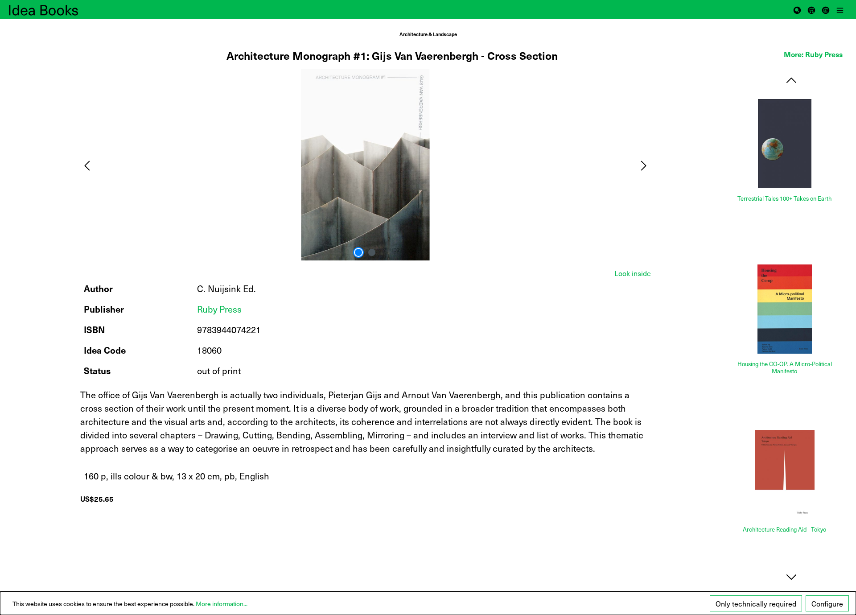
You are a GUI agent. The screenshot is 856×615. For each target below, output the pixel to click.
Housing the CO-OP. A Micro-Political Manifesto (784, 367)
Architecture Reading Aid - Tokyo (784, 529)
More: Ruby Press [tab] (813, 54)
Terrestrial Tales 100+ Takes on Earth (784, 198)
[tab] (632, 273)
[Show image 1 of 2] (358, 252)
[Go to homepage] (53, 10)
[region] (365, 164)
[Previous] (87, 164)
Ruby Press (219, 309)
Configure (827, 603)
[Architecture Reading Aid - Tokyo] (784, 474)
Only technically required (756, 603)
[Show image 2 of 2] (371, 252)
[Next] (643, 164)
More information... (221, 603)
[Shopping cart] (811, 9)
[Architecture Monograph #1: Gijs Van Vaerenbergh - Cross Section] (365, 164)
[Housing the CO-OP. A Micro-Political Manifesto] (784, 309)
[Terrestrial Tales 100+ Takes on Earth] (784, 143)
